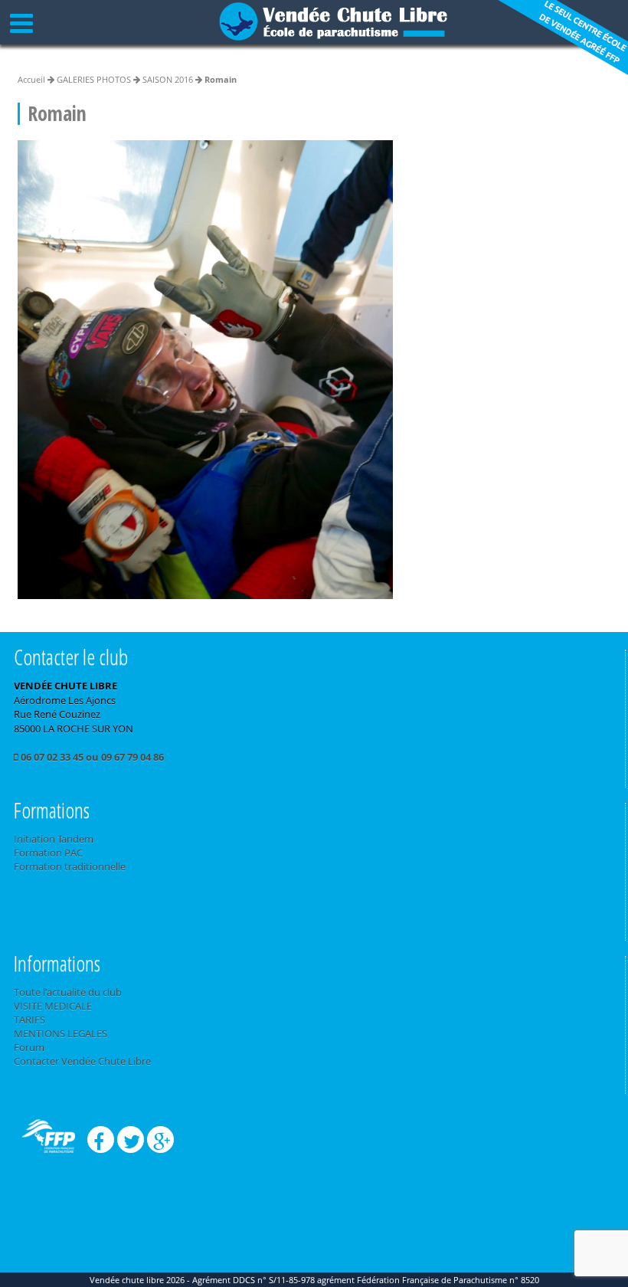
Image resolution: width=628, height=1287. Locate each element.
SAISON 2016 (167, 79)
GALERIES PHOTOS (94, 79)
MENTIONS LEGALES (60, 1033)
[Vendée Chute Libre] (333, 20)
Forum (29, 1047)
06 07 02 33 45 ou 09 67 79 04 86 (91, 757)
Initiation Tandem (53, 839)
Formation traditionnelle (70, 866)
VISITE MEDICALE (53, 1006)
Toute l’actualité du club (68, 992)
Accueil (31, 79)
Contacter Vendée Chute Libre (82, 1061)
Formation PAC (48, 853)
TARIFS (29, 1020)
